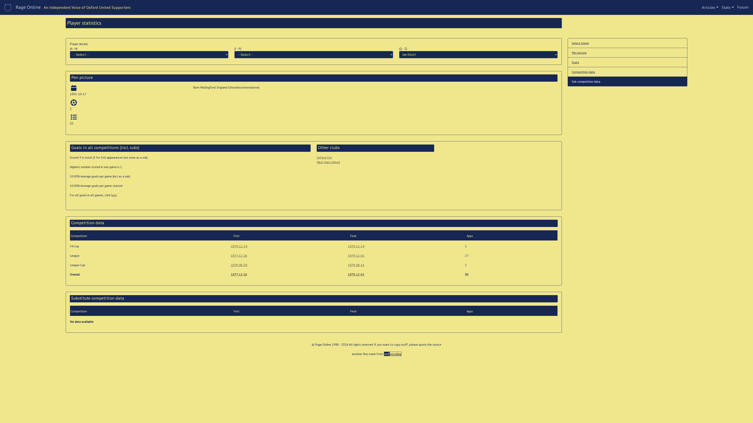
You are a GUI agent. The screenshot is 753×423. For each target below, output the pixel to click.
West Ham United (328, 162)
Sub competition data (586, 81)
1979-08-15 (356, 265)
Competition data (583, 72)
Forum (742, 7)
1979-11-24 (239, 246)
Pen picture (579, 53)
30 (71, 123)
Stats (726, 7)
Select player (580, 43)
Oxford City (324, 157)
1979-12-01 (356, 256)
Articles (708, 7)
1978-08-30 (239, 265)
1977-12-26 (239, 256)
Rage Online (28, 7)
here (114, 195)
